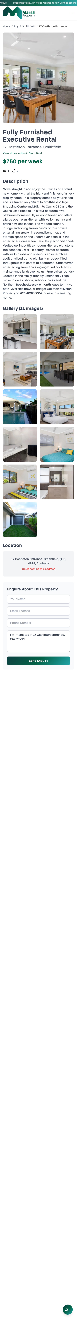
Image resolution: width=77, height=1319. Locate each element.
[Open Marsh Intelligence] (68, 1310)
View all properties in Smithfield (22, 153)
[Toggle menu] (70, 13)
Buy (16, 26)
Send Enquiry (38, 661)
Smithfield (28, 26)
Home (6, 26)
